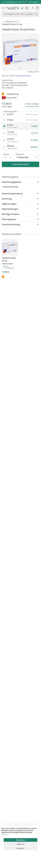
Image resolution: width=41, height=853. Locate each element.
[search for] (36, 14)
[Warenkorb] (37, 8)
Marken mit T (11, 21)
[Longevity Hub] (22, 8)
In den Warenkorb (20, 164)
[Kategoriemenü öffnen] (3, 8)
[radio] (20, 114)
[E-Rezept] (27, 8)
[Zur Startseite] (12, 8)
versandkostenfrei (32, 106)
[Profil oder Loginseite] (33, 8)
